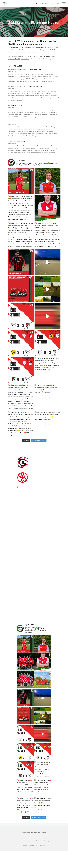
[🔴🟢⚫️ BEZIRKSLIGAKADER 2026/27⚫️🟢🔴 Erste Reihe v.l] (21, 235)
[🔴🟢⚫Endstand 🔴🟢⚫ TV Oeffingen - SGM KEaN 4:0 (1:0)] (21, 370)
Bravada (34, 845)
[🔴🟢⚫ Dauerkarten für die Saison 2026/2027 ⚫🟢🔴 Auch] (47, 235)
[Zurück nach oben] (61, 844)
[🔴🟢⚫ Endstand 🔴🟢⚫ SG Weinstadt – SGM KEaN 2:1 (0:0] (21, 343)
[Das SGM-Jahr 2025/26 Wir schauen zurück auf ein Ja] (47, 289)
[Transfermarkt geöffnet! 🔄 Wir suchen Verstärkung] (21, 289)
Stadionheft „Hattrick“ (14, 59)
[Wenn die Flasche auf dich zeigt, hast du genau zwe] (47, 316)
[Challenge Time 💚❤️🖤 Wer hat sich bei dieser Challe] (47, 370)
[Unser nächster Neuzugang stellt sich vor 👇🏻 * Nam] (47, 181)
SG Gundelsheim (26, 47)
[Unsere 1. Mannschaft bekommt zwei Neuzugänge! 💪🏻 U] (21, 262)
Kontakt (31, 841)
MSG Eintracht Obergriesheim (44, 47)
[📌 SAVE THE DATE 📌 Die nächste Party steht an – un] (21, 424)
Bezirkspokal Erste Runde (15, 105)
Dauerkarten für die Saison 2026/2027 (19, 122)
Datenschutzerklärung (42, 841)
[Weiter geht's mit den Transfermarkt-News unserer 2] (21, 181)
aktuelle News (25, 59)
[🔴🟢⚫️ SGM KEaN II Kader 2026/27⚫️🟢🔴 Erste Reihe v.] (21, 208)
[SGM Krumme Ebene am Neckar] (5, 3)
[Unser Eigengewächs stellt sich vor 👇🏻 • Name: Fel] (47, 208)
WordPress (42, 845)
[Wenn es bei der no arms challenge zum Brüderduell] (47, 424)
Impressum (22, 841)
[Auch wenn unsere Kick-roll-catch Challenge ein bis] (47, 262)
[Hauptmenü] (64, 3)
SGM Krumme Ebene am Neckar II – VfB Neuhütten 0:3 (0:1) (25, 86)
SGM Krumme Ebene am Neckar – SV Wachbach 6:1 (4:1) (24, 69)
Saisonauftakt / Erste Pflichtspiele (17, 141)
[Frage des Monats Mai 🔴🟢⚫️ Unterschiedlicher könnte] (47, 397)
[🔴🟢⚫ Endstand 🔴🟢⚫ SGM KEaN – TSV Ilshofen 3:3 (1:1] (21, 316)
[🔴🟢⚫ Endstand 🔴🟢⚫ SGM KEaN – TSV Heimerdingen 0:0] (21, 397)
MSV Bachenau (14, 47)
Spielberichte (47, 56)
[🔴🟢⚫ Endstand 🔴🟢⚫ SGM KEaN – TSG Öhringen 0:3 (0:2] (47, 343)
